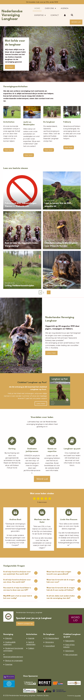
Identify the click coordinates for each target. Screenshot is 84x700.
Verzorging (49, 642)
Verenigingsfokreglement (13, 657)
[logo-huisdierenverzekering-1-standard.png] (59, 691)
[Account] (65, 15)
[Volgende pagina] (49, 292)
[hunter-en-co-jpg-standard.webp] (74, 683)
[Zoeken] (72, 15)
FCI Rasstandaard (52, 638)
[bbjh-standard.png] (29, 683)
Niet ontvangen (71, 655)
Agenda (31, 638)
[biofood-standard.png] (59, 683)
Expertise (8, 664)
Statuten (8, 638)
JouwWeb (78, 695)
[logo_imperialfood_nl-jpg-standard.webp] (29, 691)
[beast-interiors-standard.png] (44, 683)
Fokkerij (31, 648)
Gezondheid (50, 646)
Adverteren (69, 651)
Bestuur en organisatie (14, 661)
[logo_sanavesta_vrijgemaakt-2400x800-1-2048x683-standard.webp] (44, 691)
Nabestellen (69, 641)
